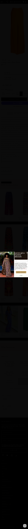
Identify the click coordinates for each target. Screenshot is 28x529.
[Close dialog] (27, 252)
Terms (15, 269)
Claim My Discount (21, 272)
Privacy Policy (24, 268)
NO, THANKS (21, 275)
